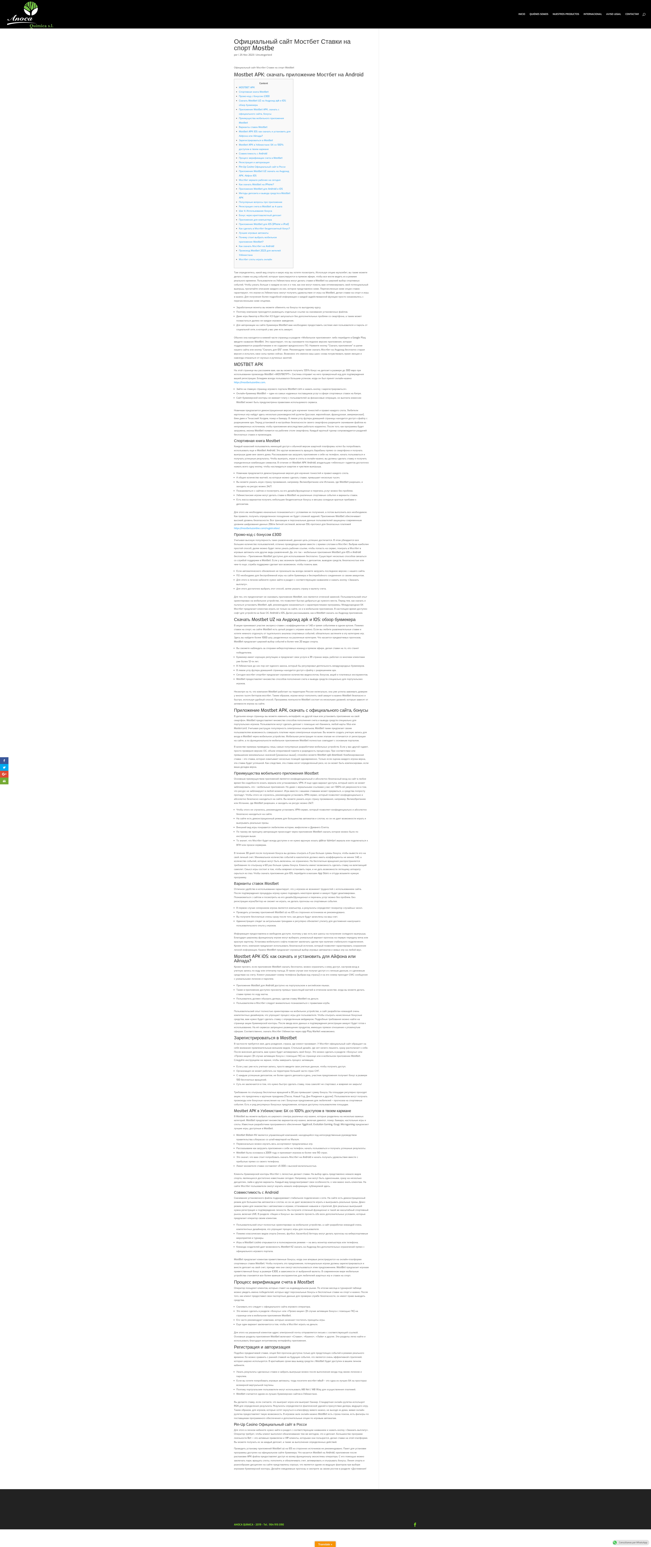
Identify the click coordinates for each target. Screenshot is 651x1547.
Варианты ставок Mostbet (253, 127)
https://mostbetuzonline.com (249, 382)
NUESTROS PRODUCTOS (566, 14)
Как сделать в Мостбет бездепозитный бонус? (264, 228)
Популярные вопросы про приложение (260, 202)
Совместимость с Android (253, 153)
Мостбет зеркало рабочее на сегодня (260, 180)
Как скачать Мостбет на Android (256, 246)
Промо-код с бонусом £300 (254, 96)
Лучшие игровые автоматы (254, 233)
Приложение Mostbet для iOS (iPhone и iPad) (264, 224)
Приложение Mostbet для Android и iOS (261, 188)
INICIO (521, 14)
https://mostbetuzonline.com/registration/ (257, 528)
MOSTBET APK (247, 87)
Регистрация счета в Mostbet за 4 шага (260, 206)
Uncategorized (264, 54)
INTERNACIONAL (593, 14)
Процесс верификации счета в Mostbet (260, 158)
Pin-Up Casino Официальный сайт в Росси (262, 166)
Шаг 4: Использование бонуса (255, 211)
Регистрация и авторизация (254, 162)
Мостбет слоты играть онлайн (255, 259)
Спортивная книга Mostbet (254, 91)
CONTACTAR (632, 14)
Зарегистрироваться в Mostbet (256, 140)
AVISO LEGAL (613, 14)
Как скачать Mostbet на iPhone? (256, 184)
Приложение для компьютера (255, 219)
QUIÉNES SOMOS (539, 14)
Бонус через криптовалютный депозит (260, 215)
